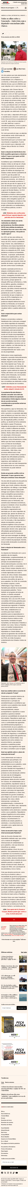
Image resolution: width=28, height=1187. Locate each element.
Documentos (4, 1153)
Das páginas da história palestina (10, 1143)
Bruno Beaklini (5, 1136)
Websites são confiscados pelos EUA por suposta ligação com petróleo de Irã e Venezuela (14, 215)
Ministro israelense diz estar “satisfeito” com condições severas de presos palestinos (9, 967)
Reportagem (4, 1151)
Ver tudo (24, 952)
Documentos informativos (8, 1146)
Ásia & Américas (5, 1113)
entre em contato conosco (18, 935)
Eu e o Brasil (4, 1141)
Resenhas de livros (6, 1120)
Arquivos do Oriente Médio (8, 1139)
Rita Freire (22, 69)
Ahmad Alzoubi (5, 1130)
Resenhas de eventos (7, 1122)
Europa (3, 1118)
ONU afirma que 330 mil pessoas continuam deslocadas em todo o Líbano (8, 977)
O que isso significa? (8, 934)
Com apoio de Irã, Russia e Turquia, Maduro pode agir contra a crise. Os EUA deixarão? (14, 912)
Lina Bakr (10, 69)
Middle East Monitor (20, 926)
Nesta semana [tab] (9, 1082)
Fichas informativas (6, 1149)
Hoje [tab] (2, 1082)
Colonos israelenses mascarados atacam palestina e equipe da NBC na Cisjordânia (9, 958)
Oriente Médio (5, 1115)
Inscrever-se (22, 1008)
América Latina (6, 15)
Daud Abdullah (5, 1128)
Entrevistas (16, 15)
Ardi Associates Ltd (13, 1185)
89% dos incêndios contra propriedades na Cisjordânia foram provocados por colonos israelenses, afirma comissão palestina (9, 986)
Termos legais (15, 1180)
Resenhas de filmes (6, 1124)
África (3, 1111)
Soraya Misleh (5, 1134)
